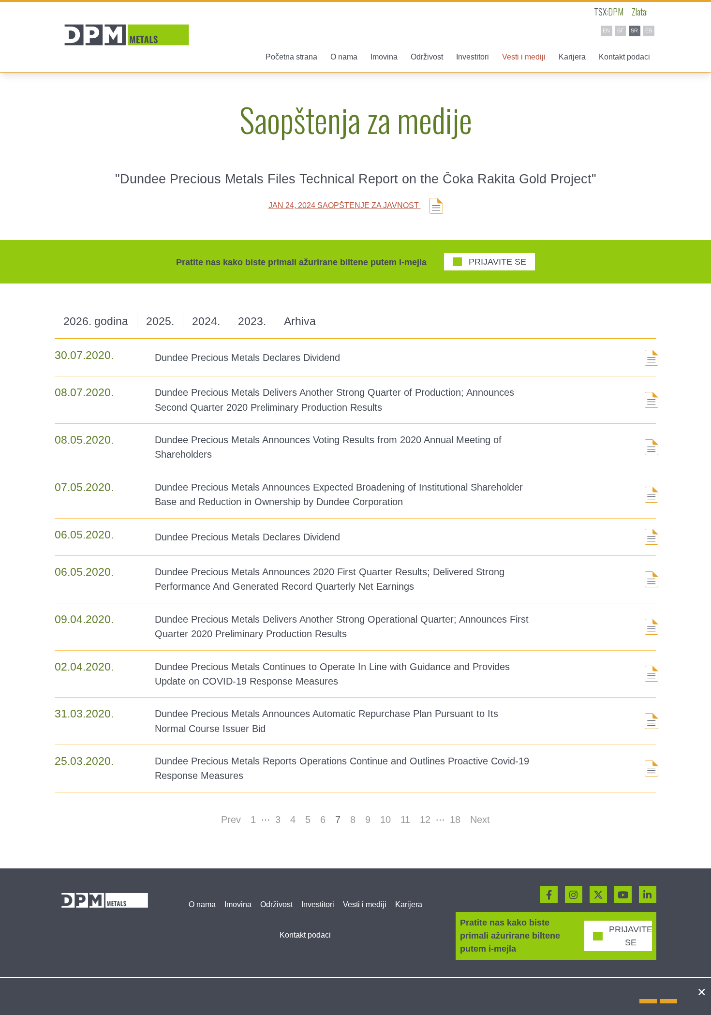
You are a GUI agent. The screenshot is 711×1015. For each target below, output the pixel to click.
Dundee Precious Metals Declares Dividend (247, 357)
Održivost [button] (427, 57)
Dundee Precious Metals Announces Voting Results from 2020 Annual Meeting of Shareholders (328, 447)
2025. (160, 321)
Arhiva (300, 321)
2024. (206, 321)
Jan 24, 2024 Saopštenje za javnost (344, 205)
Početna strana (291, 57)
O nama (202, 904)
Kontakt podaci (624, 57)
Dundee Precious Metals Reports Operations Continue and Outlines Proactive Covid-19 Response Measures (342, 768)
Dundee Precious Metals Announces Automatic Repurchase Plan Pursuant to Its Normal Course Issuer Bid (326, 720)
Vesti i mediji (364, 904)
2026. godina (95, 321)
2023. (252, 321)
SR (634, 30)
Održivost (276, 904)
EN (606, 30)
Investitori (317, 904)
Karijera (572, 57)
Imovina (238, 904)
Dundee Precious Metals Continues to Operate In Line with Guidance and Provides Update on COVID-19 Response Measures (332, 674)
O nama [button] (343, 57)
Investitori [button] (472, 57)
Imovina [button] (384, 57)
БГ (620, 30)
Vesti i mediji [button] (524, 57)
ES (648, 30)
